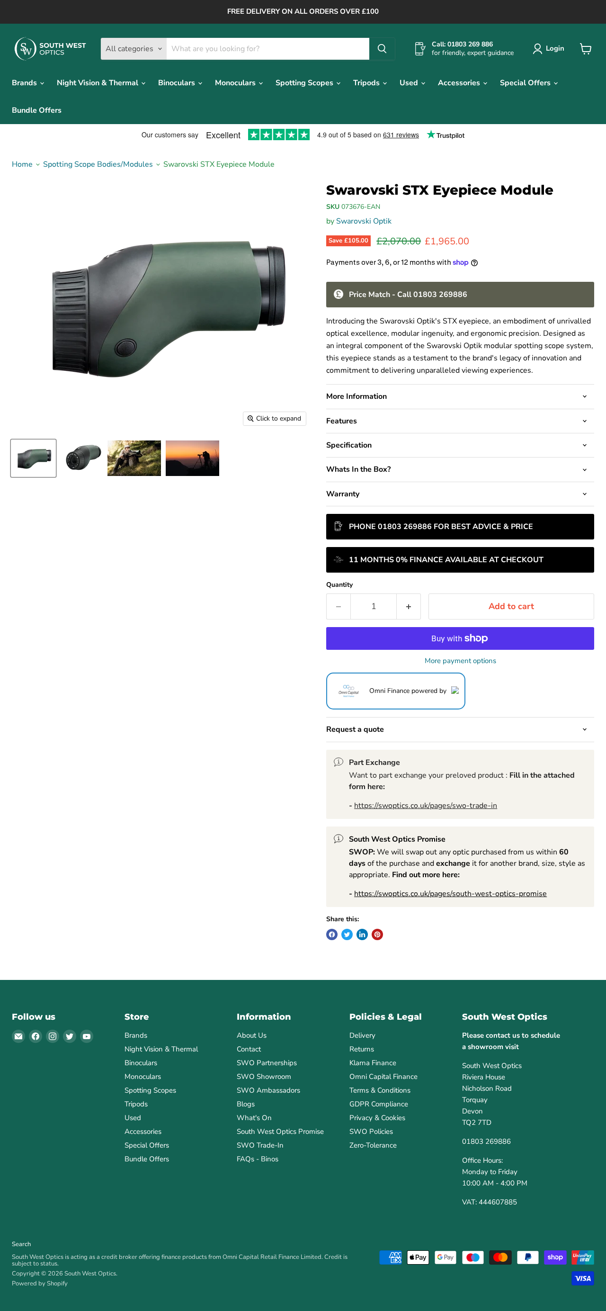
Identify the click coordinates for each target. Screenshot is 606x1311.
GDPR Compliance (378, 1104)
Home (22, 164)
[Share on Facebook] (332, 934)
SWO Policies (371, 1131)
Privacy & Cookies (377, 1117)
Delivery (362, 1035)
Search (21, 1244)
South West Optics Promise (280, 1131)
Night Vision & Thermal (98, 83)
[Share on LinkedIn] (362, 934)
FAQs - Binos (257, 1159)
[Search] (382, 49)
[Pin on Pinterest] (377, 934)
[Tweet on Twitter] (347, 934)
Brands (25, 83)
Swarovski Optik (364, 221)
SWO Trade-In (260, 1145)
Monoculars (236, 83)
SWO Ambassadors (268, 1090)
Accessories (460, 83)
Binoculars (177, 83)
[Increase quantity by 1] (409, 606)
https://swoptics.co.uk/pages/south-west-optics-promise (450, 894)
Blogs (246, 1104)
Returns (361, 1049)
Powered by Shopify (40, 1283)
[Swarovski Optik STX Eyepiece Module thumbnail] (33, 458)
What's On (254, 1117)
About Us (252, 1035)
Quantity (339, 585)
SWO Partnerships (267, 1063)
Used (410, 83)
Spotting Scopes (305, 83)
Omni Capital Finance (383, 1076)
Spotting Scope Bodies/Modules (98, 164)
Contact (249, 1049)
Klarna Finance (372, 1063)
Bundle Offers (37, 110)
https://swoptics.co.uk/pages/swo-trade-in (425, 805)
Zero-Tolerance (373, 1145)
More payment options (460, 661)
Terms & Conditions (379, 1090)
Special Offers (526, 83)
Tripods (367, 83)
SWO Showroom (264, 1076)
